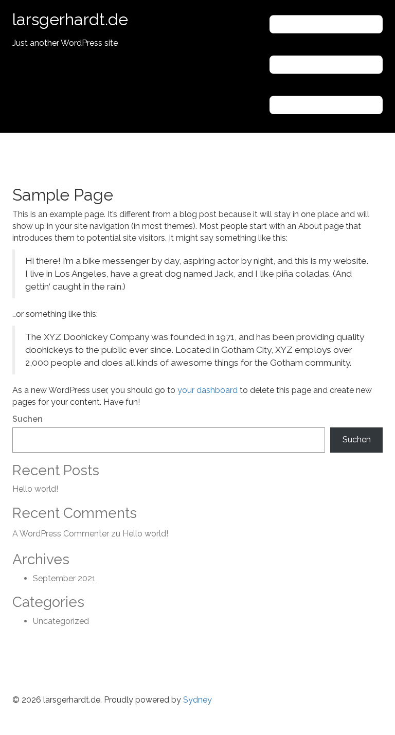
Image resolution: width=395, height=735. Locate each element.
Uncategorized (61, 621)
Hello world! (35, 489)
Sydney (197, 700)
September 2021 (64, 578)
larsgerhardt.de (70, 19)
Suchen (27, 419)
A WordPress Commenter (60, 534)
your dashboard (207, 390)
